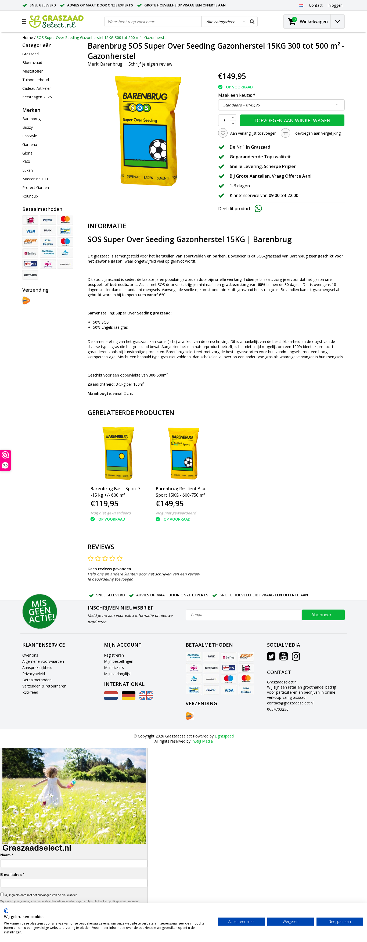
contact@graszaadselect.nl (290, 702)
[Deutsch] (128, 698)
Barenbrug (111, 64)
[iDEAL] (30, 220)
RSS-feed (30, 692)
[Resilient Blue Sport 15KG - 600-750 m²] (183, 453)
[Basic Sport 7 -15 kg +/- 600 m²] (118, 453)
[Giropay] (30, 264)
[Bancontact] (65, 231)
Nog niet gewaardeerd (111, 512)
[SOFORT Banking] (30, 242)
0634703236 (278, 709)
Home (27, 37)
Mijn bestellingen (118, 661)
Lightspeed (224, 736)
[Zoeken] (252, 21)
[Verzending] (26, 300)
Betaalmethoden (37, 679)
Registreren (114, 655)
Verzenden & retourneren (44, 686)
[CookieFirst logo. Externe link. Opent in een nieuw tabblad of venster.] (6, 910)
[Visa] (30, 231)
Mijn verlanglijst (117, 673)
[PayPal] (48, 220)
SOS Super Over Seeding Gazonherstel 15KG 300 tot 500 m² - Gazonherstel (102, 37)
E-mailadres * (12, 874)
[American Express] (48, 253)
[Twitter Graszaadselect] (271, 658)
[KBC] (65, 253)
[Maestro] (65, 242)
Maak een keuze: (237, 95)
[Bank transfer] (48, 231)
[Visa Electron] (48, 242)
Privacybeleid (33, 673)
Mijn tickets (114, 667)
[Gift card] (30, 275)
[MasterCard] (65, 220)
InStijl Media (202, 741)
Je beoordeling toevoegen (110, 579)
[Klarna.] (65, 264)
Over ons (30, 655)
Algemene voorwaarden (43, 661)
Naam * (6, 855)
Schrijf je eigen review (150, 64)
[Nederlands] (301, 5)
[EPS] (48, 264)
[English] (146, 698)
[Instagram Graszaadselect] (296, 658)
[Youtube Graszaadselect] (283, 658)
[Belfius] (30, 253)
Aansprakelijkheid (37, 667)
